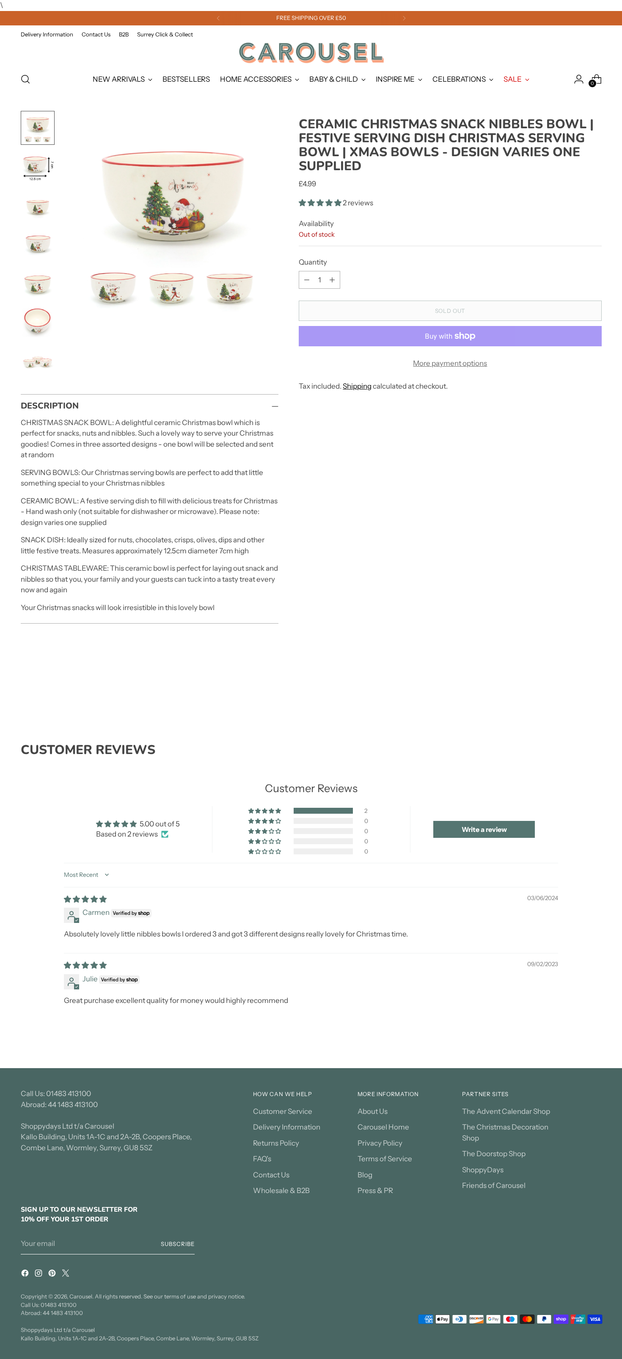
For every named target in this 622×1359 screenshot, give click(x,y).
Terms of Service (385, 1159)
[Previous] (218, 18)
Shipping (357, 386)
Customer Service (282, 1111)
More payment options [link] (450, 363)
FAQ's (262, 1159)
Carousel (80, 1296)
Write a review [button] (484, 829)
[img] (85, 899)
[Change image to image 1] (38, 128)
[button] (321, 203)
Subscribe (178, 1243)
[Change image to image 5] (38, 284)
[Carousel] (311, 53)
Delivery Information (286, 1127)
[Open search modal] (25, 79)
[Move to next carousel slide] (594, 697)
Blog (365, 1175)
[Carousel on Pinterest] (53, 1275)
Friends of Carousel (494, 1185)
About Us (373, 1111)
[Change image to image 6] (38, 323)
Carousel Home (383, 1127)
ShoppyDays (483, 1170)
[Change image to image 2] (38, 167)
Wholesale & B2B (281, 1190)
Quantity (313, 262)
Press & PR (375, 1190)
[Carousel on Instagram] (39, 1275)
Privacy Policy (380, 1143)
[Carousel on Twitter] (66, 1275)
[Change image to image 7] (38, 361)
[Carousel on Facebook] (26, 1275)
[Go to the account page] (578, 79)
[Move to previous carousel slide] (575, 697)
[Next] (404, 18)
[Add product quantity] (332, 279)
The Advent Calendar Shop (506, 1111)
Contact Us (271, 1175)
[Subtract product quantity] (306, 279)
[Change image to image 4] (38, 245)
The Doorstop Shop (494, 1153)
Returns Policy (276, 1143)
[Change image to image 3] (38, 206)
